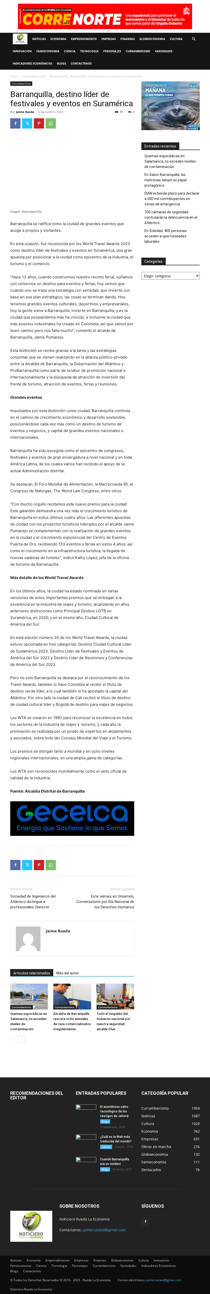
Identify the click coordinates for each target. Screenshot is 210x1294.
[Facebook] (15, 123)
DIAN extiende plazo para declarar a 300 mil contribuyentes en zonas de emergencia (172, 198)
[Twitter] (27, 123)
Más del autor (67, 973)
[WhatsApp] (51, 123)
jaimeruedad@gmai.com (163, 1280)
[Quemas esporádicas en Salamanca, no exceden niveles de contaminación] (29, 996)
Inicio (14, 76)
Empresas (108, 39)
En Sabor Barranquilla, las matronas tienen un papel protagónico (165, 180)
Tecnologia (89, 51)
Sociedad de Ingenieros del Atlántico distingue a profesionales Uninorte (33, 901)
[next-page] (21, 1039)
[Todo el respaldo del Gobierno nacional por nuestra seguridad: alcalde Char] (115, 996)
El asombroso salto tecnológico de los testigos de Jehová (114, 1111)
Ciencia (70, 51)
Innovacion (22, 51)
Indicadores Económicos (32, 63)
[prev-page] (13, 1039)
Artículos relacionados (31, 973)
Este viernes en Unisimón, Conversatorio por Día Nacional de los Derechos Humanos (105, 901)
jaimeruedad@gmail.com (104, 1229)
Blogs (61, 63)
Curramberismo (138, 51)
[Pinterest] (39, 123)
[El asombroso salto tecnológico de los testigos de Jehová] (86, 1111)
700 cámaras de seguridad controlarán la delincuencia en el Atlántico (170, 217)
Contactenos (81, 63)
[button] (193, 39)
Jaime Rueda (25, 112)
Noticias (39, 39)
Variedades (163, 51)
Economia (58, 39)
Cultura (176, 39)
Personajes (112, 51)
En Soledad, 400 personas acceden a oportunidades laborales (165, 236)
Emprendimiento (84, 39)
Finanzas (127, 39)
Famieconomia (47, 51)
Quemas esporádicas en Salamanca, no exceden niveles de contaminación (170, 161)
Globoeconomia (152, 39)
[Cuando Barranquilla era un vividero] (86, 1164)
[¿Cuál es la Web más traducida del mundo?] (86, 1141)
